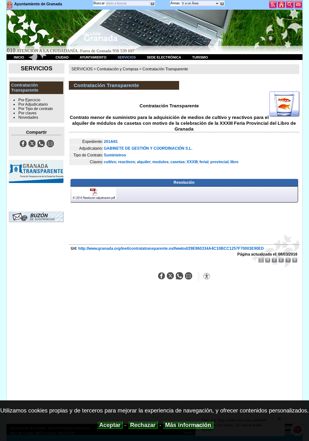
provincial (219, 162)
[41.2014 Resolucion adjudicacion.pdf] (94, 194)
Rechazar (142, 425)
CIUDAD (62, 57)
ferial (203, 162)
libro (234, 162)
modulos (160, 162)
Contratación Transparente (165, 69)
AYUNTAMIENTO (93, 57)
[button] (221, 3)
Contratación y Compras (117, 69)
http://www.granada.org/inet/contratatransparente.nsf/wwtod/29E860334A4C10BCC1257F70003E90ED (171, 248)
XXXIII (192, 162)
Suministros (115, 155)
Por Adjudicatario (33, 104)
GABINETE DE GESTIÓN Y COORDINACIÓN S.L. (148, 148)
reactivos (126, 162)
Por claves (27, 113)
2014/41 (111, 142)
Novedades (28, 117)
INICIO (19, 57)
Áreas (175, 3)
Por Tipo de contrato (35, 109)
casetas (177, 162)
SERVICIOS (127, 57)
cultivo (110, 162)
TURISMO (200, 57)
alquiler (143, 162)
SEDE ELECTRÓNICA (164, 57)
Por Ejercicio (29, 100)
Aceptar (110, 425)
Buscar (99, 3)
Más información (188, 425)
